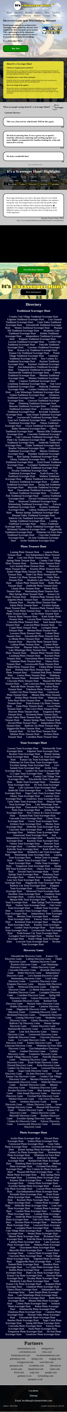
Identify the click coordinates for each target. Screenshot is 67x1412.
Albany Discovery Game (38, 1104)
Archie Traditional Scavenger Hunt (37, 540)
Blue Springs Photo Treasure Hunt (26, 594)
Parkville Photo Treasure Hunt (25, 686)
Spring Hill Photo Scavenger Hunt (43, 1323)
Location (56, 13)
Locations (33, 1390)
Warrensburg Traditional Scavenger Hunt (28, 504)
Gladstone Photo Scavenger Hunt (42, 1286)
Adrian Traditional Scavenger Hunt (42, 526)
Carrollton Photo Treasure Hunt (41, 737)
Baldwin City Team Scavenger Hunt (28, 885)
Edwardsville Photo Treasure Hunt (42, 636)
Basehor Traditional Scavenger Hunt (26, 448)
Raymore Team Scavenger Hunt (43, 840)
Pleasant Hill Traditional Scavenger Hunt (34, 329)
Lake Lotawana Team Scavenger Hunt (37, 787)
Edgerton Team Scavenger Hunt (43, 751)
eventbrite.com (36, 1365)
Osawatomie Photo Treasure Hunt (41, 658)
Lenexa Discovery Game (43, 998)
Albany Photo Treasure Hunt (30, 583)
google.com (51, 1372)
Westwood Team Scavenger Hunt (42, 891)
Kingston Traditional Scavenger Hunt (37, 339)
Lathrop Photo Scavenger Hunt (24, 1242)
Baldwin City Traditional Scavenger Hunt (29, 518)
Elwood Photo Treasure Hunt (22, 723)
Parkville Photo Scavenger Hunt (43, 1239)
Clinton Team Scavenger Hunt (31, 860)
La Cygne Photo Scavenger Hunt (42, 1267)
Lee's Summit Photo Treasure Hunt (27, 566)
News (47, 13)
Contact (46, 16)
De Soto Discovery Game (39, 1073)
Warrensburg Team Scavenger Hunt (32, 854)
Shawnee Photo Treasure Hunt (23, 711)
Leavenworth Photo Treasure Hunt (42, 664)
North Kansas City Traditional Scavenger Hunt (33, 475)
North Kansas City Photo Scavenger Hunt (32, 1282)
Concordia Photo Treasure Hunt (23, 622)
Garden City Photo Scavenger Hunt (25, 1152)
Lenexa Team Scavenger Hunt (43, 896)
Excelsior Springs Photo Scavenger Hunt (29, 1186)
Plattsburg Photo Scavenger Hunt (31, 1163)
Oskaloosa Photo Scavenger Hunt (24, 1312)
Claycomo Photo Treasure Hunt (22, 681)
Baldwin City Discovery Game (24, 1023)
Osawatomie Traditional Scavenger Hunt (37, 490)
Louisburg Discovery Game (43, 1012)
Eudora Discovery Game (39, 1043)
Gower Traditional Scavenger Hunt (42, 425)
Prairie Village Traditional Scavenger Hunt (34, 354)
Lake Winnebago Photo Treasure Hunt (28, 650)
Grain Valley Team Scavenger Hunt (24, 801)
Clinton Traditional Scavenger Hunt (31, 430)
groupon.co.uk (35, 1379)
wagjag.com (55, 1358)
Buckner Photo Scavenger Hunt (30, 1222)
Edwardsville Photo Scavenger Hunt (37, 1317)
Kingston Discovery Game (20, 984)
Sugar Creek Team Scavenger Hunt (42, 793)
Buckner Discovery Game (32, 1084)
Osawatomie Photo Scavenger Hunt (37, 1247)
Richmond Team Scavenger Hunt (31, 922)
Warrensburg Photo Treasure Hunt (42, 591)
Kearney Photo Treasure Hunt (45, 569)
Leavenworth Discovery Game (32, 1124)
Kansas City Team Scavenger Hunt (37, 759)
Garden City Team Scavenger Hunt (42, 770)
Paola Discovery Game (48, 1065)
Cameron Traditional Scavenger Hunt (37, 381)
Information (15, 16)
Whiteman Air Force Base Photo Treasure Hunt (35, 699)
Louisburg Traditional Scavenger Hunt (27, 383)
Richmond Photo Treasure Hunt (41, 714)
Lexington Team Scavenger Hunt (25, 936)
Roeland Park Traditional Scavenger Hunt (37, 467)
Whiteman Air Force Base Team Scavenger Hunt (34, 762)
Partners (37, 16)
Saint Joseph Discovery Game (32, 1093)
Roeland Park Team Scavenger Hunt (37, 815)
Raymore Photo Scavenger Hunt (33, 1200)
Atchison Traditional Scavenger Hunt (27, 493)
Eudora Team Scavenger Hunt (30, 905)
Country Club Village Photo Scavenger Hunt (33, 1229)
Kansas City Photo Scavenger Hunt (24, 1275)
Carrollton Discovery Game (31, 995)
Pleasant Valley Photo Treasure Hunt (42, 647)
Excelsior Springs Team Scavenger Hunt (30, 765)
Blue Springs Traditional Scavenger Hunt (37, 456)
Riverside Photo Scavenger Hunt (26, 1194)
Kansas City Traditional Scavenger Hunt (37, 350)
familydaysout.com (20, 1355)
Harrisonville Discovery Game (23, 1029)
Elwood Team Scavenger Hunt (33, 871)
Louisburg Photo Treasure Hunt (24, 655)
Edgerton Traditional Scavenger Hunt (25, 319)
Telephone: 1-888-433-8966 (10, 1406)
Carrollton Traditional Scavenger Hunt (34, 407)
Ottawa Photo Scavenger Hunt (22, 1289)
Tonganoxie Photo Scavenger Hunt (25, 1331)
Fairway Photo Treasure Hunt (22, 616)
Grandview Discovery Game (43, 1054)
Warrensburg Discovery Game (26, 978)
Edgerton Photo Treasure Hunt (23, 599)
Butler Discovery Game (29, 973)
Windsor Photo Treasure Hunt (24, 734)
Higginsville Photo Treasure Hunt (23, 728)
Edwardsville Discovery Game (26, 956)
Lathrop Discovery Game (38, 959)
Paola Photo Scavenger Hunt (43, 1328)
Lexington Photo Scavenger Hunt (31, 1228)
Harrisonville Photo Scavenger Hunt (37, 1309)
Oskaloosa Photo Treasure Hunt (41, 689)
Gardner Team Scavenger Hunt (29, 927)
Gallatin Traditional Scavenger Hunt (33, 483)
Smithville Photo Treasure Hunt (41, 585)
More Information (33, 292)
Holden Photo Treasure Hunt (29, 697)
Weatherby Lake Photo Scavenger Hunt (29, 1281)
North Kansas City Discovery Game (34, 1075)
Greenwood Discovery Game (43, 1034)
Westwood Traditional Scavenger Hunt (37, 501)
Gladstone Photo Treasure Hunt (25, 661)
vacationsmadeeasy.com (48, 1355)
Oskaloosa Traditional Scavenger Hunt (33, 396)
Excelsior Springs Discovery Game (34, 1118)
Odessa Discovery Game (43, 1112)
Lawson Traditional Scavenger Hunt (26, 341)
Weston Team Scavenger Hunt (43, 877)
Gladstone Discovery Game (25, 1001)
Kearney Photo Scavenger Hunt (25, 1180)
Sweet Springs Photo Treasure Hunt (33, 559)
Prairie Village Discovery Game (22, 1057)
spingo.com (37, 1358)
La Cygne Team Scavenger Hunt (26, 773)
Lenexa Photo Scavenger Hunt (43, 1253)
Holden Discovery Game (22, 1006)
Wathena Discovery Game (43, 961)
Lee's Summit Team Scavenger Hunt (34, 766)
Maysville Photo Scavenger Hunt (25, 1250)
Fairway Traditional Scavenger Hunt (34, 505)
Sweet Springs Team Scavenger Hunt (33, 873)
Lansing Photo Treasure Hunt (24, 552)
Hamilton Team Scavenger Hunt (24, 894)
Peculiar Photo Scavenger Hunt (42, 1278)
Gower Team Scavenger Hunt (42, 821)
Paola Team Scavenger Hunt (26, 810)
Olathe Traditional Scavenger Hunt (43, 445)
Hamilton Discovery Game (22, 992)
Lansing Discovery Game (28, 1017)
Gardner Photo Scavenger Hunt (31, 1211)
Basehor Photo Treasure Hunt (45, 563)
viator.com (55, 1369)
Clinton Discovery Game (43, 1026)
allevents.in (55, 1365)
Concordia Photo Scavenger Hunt (25, 1326)
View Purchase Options (33, 270)
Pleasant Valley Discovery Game (43, 1003)
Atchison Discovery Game (33, 1101)
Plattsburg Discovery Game (33, 1059)
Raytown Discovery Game (24, 964)
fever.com (19, 1372)
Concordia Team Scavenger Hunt (25, 818)
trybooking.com (45, 1376)
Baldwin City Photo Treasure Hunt (42, 725)
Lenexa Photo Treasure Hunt (31, 675)
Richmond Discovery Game (21, 1015)
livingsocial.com (25, 1362)
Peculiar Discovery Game (20, 1090)
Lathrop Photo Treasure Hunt (25, 644)
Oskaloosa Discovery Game (43, 1087)
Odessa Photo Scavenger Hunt (43, 1183)
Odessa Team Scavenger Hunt (25, 843)
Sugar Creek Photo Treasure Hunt (24, 611)
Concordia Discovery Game (22, 970)
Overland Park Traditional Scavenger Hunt (33, 494)
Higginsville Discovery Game (31, 1009)
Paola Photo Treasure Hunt (29, 706)
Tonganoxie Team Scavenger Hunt (33, 866)
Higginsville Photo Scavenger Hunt (33, 1261)
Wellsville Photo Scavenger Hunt (31, 1205)
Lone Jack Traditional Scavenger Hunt (27, 420)
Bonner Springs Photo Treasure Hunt (42, 720)
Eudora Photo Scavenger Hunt (43, 1141)
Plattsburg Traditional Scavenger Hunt (37, 403)
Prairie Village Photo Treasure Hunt (24, 571)
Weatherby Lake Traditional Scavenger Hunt (34, 332)
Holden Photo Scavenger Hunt (24, 1270)
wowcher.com (46, 1362)
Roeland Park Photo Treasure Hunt (32, 669)
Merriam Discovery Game (43, 1079)
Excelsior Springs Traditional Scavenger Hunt (32, 410)
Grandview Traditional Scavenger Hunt (35, 421)
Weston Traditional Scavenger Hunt (32, 327)
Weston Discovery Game (30, 1110)
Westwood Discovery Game (32, 987)
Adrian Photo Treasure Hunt (24, 605)
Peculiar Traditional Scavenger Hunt (29, 470)
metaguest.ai (47, 1348)
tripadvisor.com (35, 1369)
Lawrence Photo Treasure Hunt (25, 633)
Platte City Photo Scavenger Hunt (42, 1272)
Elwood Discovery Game (20, 1065)
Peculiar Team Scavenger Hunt (41, 943)
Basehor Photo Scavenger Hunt (22, 1320)
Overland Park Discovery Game (43, 1096)
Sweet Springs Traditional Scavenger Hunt (35, 519)
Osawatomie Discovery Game (22, 1082)
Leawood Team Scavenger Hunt (32, 941)
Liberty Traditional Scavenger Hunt (34, 374)
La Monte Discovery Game (43, 989)
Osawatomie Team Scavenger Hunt (42, 807)
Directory (27, 16)
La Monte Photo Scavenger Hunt (33, 1173)
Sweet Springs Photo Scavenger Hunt (26, 1298)
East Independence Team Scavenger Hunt (31, 836)
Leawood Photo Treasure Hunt (39, 625)
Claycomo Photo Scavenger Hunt (25, 1256)
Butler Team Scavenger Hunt (31, 782)
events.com (16, 1369)
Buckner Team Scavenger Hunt (24, 754)
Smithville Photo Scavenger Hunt (31, 1216)
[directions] (34, 282)
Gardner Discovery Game (32, 1051)
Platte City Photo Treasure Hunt (41, 574)
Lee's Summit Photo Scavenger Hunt (34, 1263)
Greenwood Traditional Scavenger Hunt (34, 449)
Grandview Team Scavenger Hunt (43, 798)
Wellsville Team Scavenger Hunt (43, 826)
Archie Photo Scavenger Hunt (25, 1138)
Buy (55, 16)
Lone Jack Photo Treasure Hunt (33, 557)
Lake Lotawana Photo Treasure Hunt (42, 683)
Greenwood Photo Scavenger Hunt (26, 1144)
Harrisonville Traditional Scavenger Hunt (28, 372)
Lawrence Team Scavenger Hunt (31, 910)
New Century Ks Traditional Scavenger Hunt (33, 360)
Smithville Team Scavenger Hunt (24, 790)
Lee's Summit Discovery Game (43, 975)
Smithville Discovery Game (22, 1037)
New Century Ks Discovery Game (34, 1120)
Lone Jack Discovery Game (33, 1031)
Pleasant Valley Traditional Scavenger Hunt (33, 515)
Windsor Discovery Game (21, 1098)
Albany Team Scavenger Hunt (25, 796)
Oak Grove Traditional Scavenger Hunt (34, 385)
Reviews (29, 13)
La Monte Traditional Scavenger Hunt (32, 461)
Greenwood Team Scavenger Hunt (30, 835)
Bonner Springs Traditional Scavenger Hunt (37, 512)
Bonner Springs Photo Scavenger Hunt (37, 1149)
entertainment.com (26, 1348)
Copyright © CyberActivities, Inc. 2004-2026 (52, 1406)
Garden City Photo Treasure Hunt (26, 692)
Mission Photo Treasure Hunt (45, 653)
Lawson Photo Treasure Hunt (41, 619)
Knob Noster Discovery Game (43, 1062)
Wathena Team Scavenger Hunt (42, 832)
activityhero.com (27, 1352)
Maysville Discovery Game (22, 1115)
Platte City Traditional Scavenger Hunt (26, 439)
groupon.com (16, 1365)
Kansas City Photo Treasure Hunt (25, 577)
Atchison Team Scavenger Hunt (25, 824)
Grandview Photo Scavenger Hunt (43, 1334)
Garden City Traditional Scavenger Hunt (34, 343)
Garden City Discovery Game (22, 1068)
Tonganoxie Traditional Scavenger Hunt (37, 369)
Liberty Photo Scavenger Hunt (32, 1303)
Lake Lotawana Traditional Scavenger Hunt (37, 437)
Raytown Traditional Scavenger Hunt (28, 481)
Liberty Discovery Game (43, 1020)
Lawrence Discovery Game (43, 981)
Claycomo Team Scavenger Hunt (25, 829)
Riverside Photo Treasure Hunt (45, 678)
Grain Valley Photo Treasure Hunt (23, 717)
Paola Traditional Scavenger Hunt (33, 472)
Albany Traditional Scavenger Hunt (27, 459)
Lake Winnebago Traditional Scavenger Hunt (37, 392)
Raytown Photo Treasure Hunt (45, 608)
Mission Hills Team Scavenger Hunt (27, 899)
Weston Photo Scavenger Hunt (43, 1233)
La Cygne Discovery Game (31, 1040)
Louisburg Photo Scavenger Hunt (42, 1177)
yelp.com (34, 1372)
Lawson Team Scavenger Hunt (23, 748)
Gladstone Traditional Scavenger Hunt (33, 357)
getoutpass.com (17, 1358)
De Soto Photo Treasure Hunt (41, 731)
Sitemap (34, 1395)
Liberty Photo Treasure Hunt (25, 588)
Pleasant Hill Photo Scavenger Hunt (34, 1172)
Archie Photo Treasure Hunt (45, 613)
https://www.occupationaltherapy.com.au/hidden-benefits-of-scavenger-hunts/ (40, 220)
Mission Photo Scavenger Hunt (24, 1236)
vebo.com (47, 1352)
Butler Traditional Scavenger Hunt (28, 428)
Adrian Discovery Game (43, 967)
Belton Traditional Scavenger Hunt (43, 479)
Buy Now (16, 48)
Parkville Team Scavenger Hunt (22, 849)
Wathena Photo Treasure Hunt (45, 597)
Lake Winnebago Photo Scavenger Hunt (37, 1295)
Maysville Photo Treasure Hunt (41, 641)
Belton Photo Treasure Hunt (21, 667)
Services (38, 13)
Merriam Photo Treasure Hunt (42, 630)
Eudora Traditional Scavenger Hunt (27, 395)
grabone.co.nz (24, 1376)
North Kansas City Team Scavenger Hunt (37, 933)
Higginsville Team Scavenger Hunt (42, 882)
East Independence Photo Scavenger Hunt (37, 1191)
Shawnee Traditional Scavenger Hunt (27, 406)
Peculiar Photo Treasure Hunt (41, 602)
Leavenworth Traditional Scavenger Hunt (37, 417)
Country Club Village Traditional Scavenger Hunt (33, 316)
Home (9, 13)
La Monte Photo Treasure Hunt (24, 639)
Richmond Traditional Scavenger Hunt (26, 529)
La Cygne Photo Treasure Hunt (35, 626)
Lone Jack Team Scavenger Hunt (23, 880)
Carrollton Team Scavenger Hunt (42, 846)
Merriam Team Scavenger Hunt (32, 916)
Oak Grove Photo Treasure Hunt (42, 709)
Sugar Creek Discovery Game (33, 1070)
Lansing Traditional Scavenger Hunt (33, 522)
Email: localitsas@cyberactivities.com (33, 1400)
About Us (19, 13)
